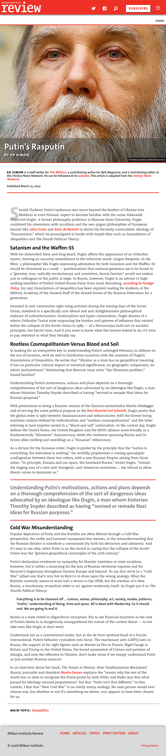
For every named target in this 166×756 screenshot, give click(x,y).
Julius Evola (38, 229)
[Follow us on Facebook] (104, 8)
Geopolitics (40, 710)
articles (79, 733)
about (133, 733)
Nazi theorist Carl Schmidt (106, 411)
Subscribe (138, 8)
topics (94, 733)
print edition (114, 733)
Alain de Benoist (66, 229)
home (65, 733)
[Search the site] (117, 8)
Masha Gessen (72, 672)
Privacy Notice (149, 746)
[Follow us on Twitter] (93, 8)
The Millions (58, 172)
